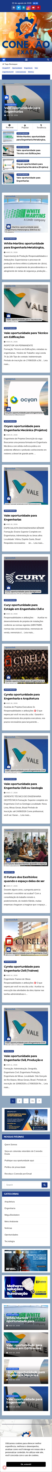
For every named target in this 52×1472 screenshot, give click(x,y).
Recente (10, 127)
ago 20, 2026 (12, 252)
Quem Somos (11, 1145)
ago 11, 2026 (11, 1065)
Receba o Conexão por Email (18, 1174)
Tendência (41, 128)
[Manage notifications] (5, 1468)
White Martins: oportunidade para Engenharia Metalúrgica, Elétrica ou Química (24, 247)
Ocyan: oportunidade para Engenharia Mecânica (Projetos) (25, 1375)
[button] (48, 60)
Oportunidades (10, 102)
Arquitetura (9, 872)
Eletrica (31, 72)
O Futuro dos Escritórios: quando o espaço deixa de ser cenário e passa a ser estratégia (25, 881)
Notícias (8, 1228)
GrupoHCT (6, 68)
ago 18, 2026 (12, 115)
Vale (36, 68)
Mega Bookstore (12, 1215)
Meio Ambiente (11, 1221)
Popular (25, 128)
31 (32, 1101)
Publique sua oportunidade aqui (19, 1160)
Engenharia (28, 68)
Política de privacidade (15, 1167)
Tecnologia (9, 1051)
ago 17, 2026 (12, 793)
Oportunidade (17, 68)
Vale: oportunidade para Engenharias (24, 1400)
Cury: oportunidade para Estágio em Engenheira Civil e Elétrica (24, 109)
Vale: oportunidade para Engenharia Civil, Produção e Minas (23, 1060)
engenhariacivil (7, 72)
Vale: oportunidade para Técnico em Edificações (24, 1346)
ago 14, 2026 (12, 975)
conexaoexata (21, 72)
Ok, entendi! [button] (26, 1464)
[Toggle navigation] (26, 60)
